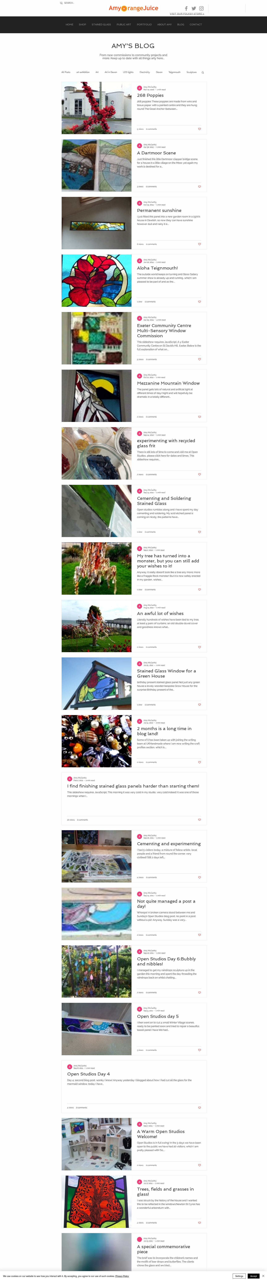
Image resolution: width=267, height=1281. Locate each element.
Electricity (145, 72)
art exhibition (82, 72)
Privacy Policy (122, 1276)
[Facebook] (186, 8)
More (189, 72)
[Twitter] (194, 8)
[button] (202, 72)
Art (97, 72)
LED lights (128, 72)
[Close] (263, 1276)
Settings (239, 1276)
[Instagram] (201, 8)
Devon (159, 72)
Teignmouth (174, 72)
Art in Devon (111, 72)
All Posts (65, 72)
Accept (253, 1276)
